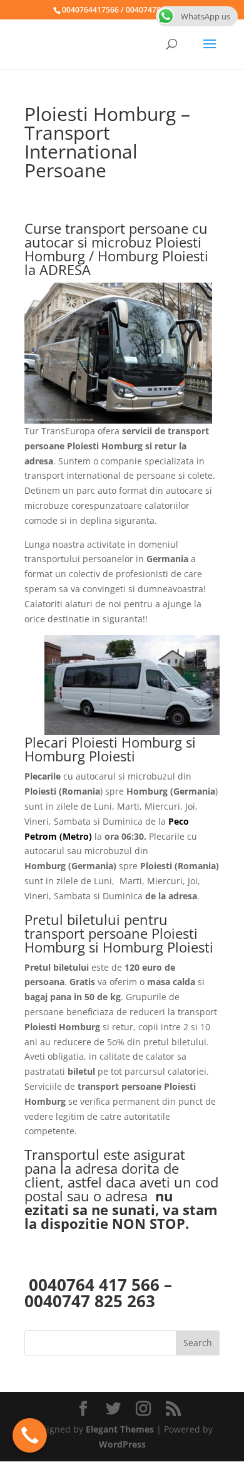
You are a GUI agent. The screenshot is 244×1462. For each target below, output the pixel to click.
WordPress (122, 1444)
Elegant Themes (120, 1429)
